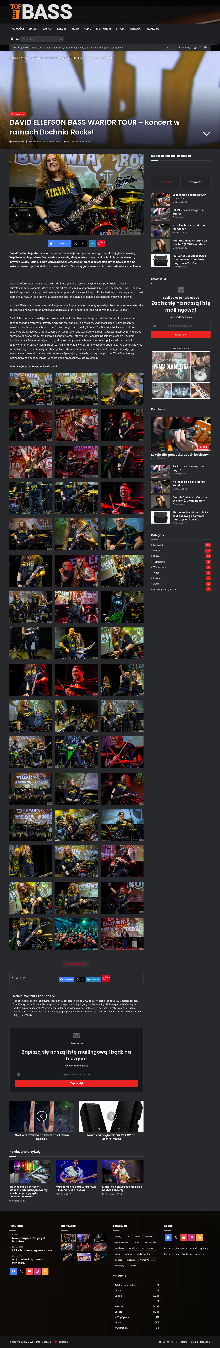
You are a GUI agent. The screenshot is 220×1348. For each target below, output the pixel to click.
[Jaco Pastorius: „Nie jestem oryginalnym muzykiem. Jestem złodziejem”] (100, 1247)
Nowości (18, 28)
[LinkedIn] (92, 243)
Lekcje (62, 28)
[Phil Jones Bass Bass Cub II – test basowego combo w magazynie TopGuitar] (160, 260)
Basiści (47, 28)
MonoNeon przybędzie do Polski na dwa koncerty (122, 1188)
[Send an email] (40, 141)
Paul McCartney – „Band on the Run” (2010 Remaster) (190, 242)
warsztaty (119, 1265)
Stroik (120, 28)
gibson (148, 1236)
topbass (118, 1260)
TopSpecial (159, 561)
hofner (136, 1242)
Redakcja (152, 28)
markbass (119, 1248)
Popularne (166, 182)
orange (128, 1254)
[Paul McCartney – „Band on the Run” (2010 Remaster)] (160, 245)
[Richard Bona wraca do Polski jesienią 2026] (68, 1257)
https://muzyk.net (196, 1254)
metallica (133, 1248)
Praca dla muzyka (181, 348)
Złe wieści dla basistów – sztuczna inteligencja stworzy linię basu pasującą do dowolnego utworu (28, 1191)
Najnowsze (195, 182)
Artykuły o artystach (164, 589)
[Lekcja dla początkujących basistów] (160, 199)
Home (15, 58)
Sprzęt (33, 28)
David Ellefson (76, 963)
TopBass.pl (63, 1341)
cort (128, 1236)
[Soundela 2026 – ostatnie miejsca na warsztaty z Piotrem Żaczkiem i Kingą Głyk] (84, 1257)
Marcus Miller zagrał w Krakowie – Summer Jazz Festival (76, 1188)
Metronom (103, 28)
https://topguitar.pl (199, 1248)
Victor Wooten (147, 1260)
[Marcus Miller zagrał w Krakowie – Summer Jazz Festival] (76, 1171)
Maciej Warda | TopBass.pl (25, 141)
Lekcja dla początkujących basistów (180, 454)
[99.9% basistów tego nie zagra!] (160, 214)
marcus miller (150, 1242)
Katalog (135, 28)
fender (137, 1236)
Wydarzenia (26, 58)
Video (75, 28)
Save (102, 242)
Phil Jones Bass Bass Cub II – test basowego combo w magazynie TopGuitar (190, 259)
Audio (87, 28)
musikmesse (148, 1248)
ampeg (117, 1236)
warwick (133, 1265)
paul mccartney (144, 1254)
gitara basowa (121, 1242)
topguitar (131, 1260)
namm (117, 1254)
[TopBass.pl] (41, 11)
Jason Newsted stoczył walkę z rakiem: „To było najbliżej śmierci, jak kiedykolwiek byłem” (79, 47)
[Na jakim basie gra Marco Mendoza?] (160, 230)
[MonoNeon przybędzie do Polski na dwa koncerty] (123, 1171)
